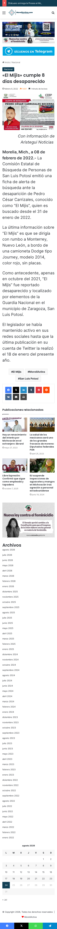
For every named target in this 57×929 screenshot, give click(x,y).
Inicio (7, 62)
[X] (16, 390)
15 (43, 872)
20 (28, 878)
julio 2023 (7, 743)
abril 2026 (7, 570)
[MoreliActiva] (20, 12)
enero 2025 (8, 649)
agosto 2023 (8, 738)
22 (43, 878)
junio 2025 (7, 623)
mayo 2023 (7, 753)
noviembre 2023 (10, 722)
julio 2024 (7, 680)
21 (36, 878)
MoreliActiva (37, 371)
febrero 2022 (9, 832)
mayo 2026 (7, 565)
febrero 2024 (9, 706)
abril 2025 (7, 633)
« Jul (4, 899)
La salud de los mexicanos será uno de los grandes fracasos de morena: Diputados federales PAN (42, 442)
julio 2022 (7, 806)
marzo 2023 (8, 764)
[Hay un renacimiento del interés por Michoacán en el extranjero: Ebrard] (14, 425)
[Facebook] (8, 390)
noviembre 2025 (10, 596)
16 (51, 872)
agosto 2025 (8, 612)
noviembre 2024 (10, 659)
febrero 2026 (9, 581)
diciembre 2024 (10, 654)
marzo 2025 (8, 638)
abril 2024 (7, 696)
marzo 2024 (8, 701)
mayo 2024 (7, 691)
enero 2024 (8, 712)
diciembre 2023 (10, 717)
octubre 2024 (9, 665)
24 (6, 885)
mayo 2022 (7, 816)
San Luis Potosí (29, 378)
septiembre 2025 (10, 607)
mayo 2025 (7, 628)
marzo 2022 (8, 827)
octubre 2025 (9, 602)
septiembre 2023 (10, 733)
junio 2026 (7, 560)
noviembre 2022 (10, 785)
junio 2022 (7, 811)
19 (21, 878)
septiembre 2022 (10, 795)
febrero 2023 (9, 769)
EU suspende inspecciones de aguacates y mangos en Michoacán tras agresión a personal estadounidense (42, 483)
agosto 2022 (8, 801)
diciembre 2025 (10, 591)
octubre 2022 (9, 790)
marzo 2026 (8, 576)
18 (14, 878)
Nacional (16, 62)
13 (28, 872)
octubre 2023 (9, 727)
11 (14, 872)
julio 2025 (7, 617)
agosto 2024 (8, 675)
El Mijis (17, 371)
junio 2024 (7, 685)
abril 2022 (7, 822)
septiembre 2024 (10, 670)
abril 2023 (7, 759)
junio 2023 (7, 748)
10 (6, 872)
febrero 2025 (9, 644)
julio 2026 (7, 555)
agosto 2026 (8, 549)
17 (6, 878)
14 (36, 872)
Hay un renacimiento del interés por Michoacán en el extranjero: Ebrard (14, 439)
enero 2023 (8, 774)
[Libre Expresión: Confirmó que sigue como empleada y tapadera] (14, 465)
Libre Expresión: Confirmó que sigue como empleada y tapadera (13, 480)
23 (51, 878)
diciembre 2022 (10, 780)
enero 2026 (8, 586)
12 (21, 872)
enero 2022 (8, 837)
